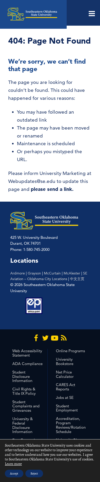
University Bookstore (64, 361)
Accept (14, 473)
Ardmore (17, 273)
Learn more (13, 463)
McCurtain (52, 273)
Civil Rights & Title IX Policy (24, 391)
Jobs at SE (65, 397)
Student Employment (67, 408)
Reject (34, 473)
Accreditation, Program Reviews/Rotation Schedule (71, 425)
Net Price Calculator (65, 374)
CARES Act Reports (65, 386)
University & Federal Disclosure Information (22, 425)
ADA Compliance (27, 363)
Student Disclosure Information (22, 376)
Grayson (34, 273)
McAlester (72, 273)
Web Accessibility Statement (27, 353)
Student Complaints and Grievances (25, 406)
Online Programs (70, 350)
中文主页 (77, 279)
